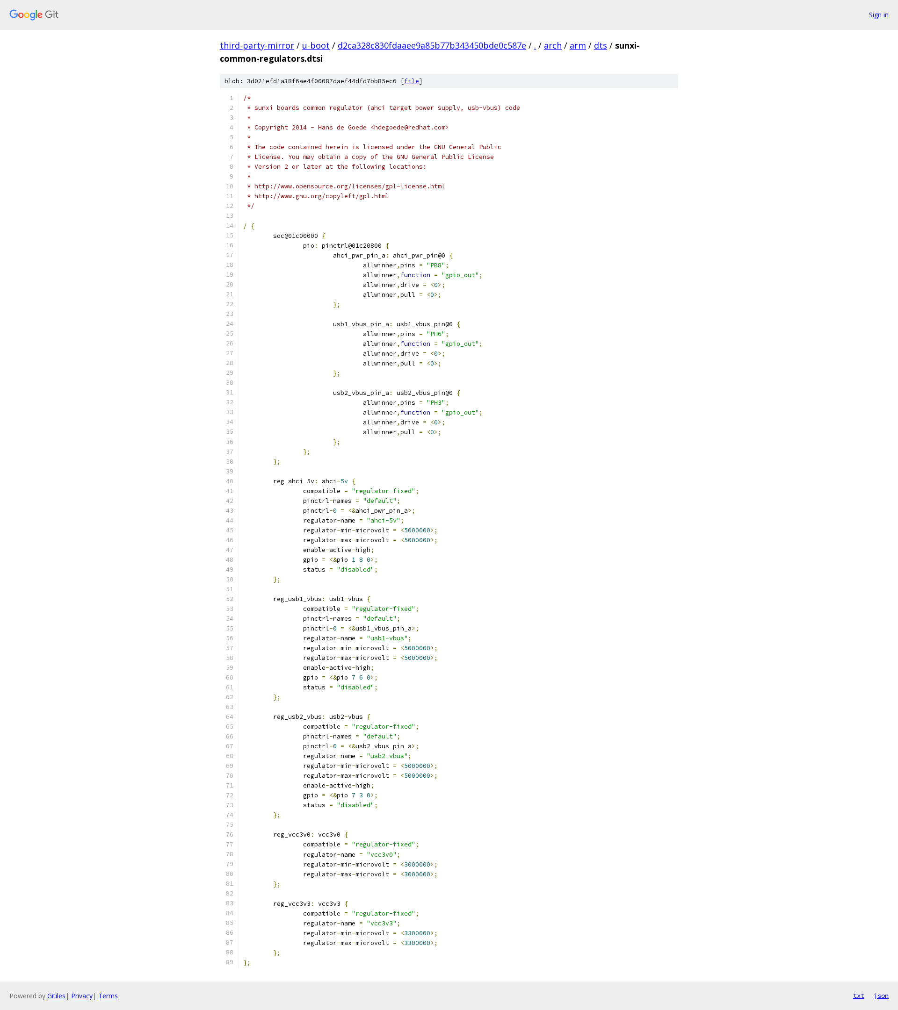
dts (600, 45)
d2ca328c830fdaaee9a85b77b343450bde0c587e (432, 45)
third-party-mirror (257, 45)
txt (858, 995)
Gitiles (56, 995)
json (881, 995)
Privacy (82, 995)
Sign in (879, 14)
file (411, 81)
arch (553, 45)
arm (578, 45)
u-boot (316, 45)
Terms (108, 995)
